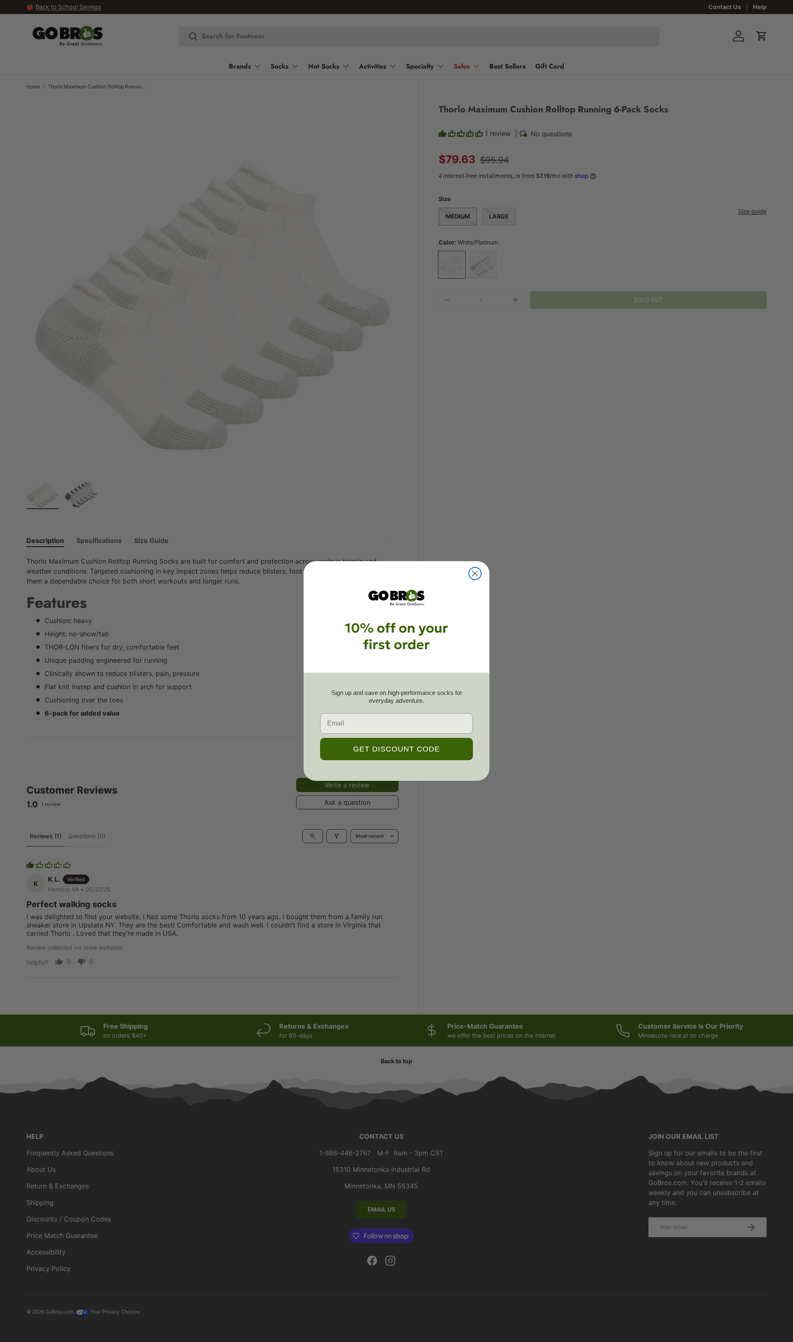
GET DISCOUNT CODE (396, 749)
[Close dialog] (475, 573)
